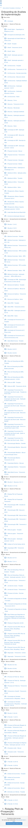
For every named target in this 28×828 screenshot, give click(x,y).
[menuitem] (1, 3)
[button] (1, 1)
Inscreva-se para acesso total (14, 823)
